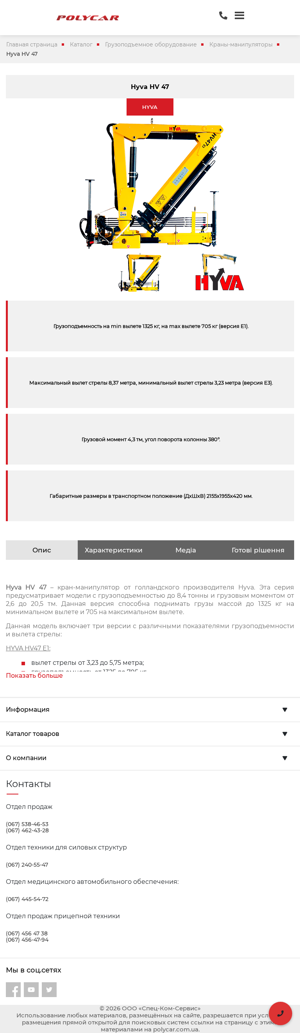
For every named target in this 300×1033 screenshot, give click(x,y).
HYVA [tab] (149, 107)
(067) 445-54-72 (27, 899)
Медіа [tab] (185, 550)
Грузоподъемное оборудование (151, 44)
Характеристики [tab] (114, 550)
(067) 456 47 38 (27, 933)
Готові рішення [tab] (258, 550)
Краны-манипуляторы (241, 44)
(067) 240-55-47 (27, 865)
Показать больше (34, 675)
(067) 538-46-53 (27, 824)
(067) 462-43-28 (27, 830)
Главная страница (31, 44)
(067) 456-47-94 (27, 940)
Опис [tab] (41, 550)
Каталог (81, 44)
